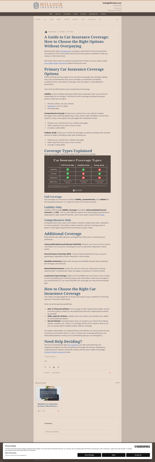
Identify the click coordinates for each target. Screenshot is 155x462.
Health (59, 19)
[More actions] (110, 32)
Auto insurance (50, 356)
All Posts (37, 19)
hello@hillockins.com (112, 3)
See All (117, 382)
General (66, 19)
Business (75, 19)
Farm (83, 19)
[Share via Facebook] (45, 367)
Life (100, 19)
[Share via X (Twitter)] (49, 367)
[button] (117, 19)
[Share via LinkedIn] (54, 367)
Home (51, 19)
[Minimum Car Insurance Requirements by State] (48, 393)
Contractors (92, 19)
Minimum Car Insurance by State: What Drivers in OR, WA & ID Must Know (48, 405)
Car (45, 19)
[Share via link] (58, 367)
